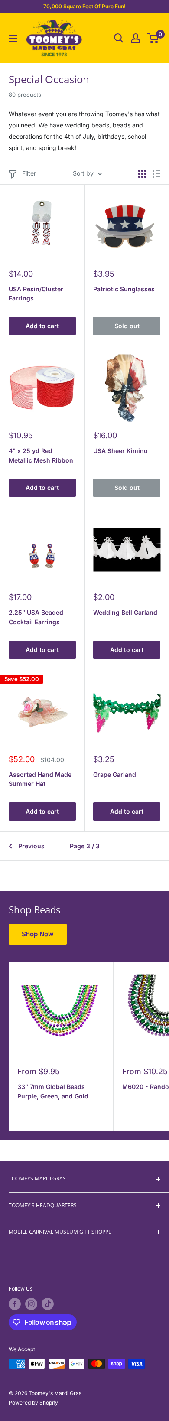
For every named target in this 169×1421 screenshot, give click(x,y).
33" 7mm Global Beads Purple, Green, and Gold (52, 1091)
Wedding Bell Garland (125, 612)
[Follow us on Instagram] (31, 1304)
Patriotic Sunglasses (124, 289)
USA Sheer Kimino (120, 450)
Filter (29, 173)
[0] (153, 38)
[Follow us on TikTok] (48, 1304)
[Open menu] (13, 38)
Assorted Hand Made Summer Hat (40, 779)
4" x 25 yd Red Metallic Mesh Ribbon (41, 455)
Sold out (127, 325)
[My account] (135, 38)
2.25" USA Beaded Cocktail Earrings (36, 617)
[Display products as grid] (142, 174)
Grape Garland (114, 774)
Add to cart (42, 325)
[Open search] (119, 38)
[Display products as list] (156, 174)
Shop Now (38, 934)
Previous (31, 846)
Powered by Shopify (33, 1402)
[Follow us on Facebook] (15, 1304)
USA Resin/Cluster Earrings (36, 293)
